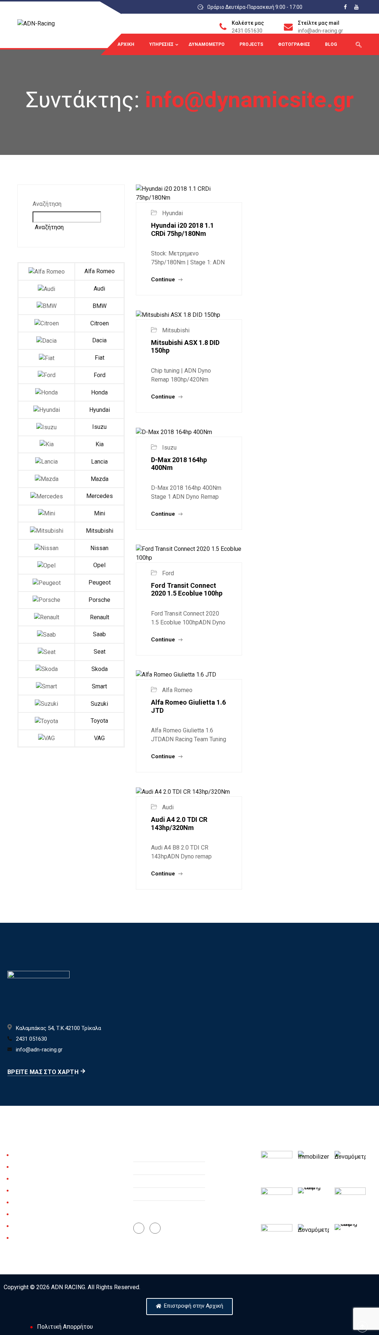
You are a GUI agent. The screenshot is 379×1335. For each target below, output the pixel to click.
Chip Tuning (27, 1167)
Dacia (99, 340)
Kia (99, 444)
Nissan (99, 548)
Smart (99, 686)
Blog (331, 44)
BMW (100, 305)
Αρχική (125, 44)
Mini (99, 513)
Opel (99, 565)
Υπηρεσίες (161, 44)
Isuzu (99, 426)
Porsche (99, 599)
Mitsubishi (99, 530)
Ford (99, 375)
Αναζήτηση (47, 203)
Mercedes (99, 495)
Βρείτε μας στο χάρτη (42, 1071)
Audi (99, 288)
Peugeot (99, 582)
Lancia (99, 461)
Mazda (99, 478)
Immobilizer (27, 1238)
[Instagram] (155, 1228)
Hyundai (99, 409)
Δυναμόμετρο (206, 44)
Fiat (99, 357)
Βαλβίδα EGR (29, 1214)
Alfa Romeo (99, 271)
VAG (99, 738)
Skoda (99, 668)
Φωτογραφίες (294, 44)
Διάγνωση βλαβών (35, 1179)
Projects (251, 44)
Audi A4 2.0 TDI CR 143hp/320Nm (179, 823)
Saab (99, 634)
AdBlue (21, 1226)
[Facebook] (138, 1228)
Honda (99, 392)
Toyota (99, 720)
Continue (164, 279)
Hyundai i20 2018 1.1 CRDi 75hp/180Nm (182, 229)
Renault (99, 617)
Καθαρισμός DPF (33, 1202)
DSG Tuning (27, 1190)
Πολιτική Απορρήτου (65, 1326)
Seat (99, 651)
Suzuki (99, 703)
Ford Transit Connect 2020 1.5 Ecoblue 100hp (186, 589)
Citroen (99, 323)
